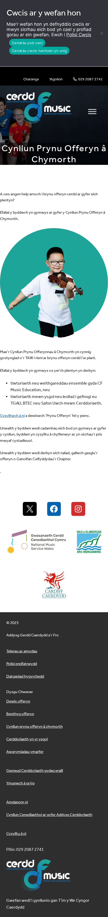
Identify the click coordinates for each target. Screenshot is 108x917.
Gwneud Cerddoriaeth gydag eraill (34, 770)
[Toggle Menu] (92, 111)
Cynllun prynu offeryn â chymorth (34, 726)
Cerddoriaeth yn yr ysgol (27, 739)
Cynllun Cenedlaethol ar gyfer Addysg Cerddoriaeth (49, 814)
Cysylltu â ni (16, 833)
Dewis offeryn (18, 701)
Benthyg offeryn (20, 713)
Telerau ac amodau (21, 651)
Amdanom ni (17, 802)
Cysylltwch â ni (12, 415)
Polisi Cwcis (78, 34)
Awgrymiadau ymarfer (25, 751)
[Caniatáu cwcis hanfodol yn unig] (101, 33)
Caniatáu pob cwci (27, 43)
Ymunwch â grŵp (20, 783)
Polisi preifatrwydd (21, 663)
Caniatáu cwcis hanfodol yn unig (39, 51)
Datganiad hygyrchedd (25, 676)
